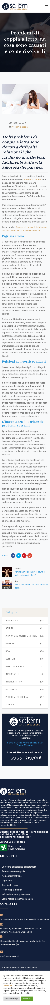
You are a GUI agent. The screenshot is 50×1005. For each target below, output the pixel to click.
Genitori (25, 659)
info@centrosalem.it (9, 956)
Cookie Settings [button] (11, 999)
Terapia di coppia (10, 885)
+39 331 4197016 (25, 758)
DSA (25, 651)
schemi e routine (32, 179)
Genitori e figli (25, 666)
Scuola (25, 704)
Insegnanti (25, 674)
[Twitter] (18, 555)
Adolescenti (25, 620)
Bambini (25, 643)
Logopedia (7, 880)
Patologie (25, 689)
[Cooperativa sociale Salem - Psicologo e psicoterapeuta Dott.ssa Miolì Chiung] (15, 6)
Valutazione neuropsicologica (16, 894)
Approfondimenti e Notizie (25, 636)
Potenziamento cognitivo (14, 871)
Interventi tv (25, 682)
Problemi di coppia (20, 127)
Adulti (25, 628)
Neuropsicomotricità (12, 876)
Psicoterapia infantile (12, 889)
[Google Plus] (29, 555)
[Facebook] (13, 555)
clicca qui (8, 985)
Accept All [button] (27, 999)
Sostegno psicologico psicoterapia (19, 866)
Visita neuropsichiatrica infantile (17, 899)
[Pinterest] (24, 555)
